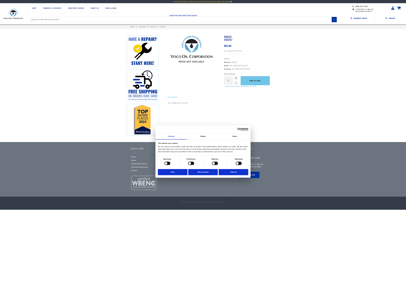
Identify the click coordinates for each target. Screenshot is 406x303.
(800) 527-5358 (361, 6)
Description (173, 97)
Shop (34, 8)
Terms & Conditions (217, 202)
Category (142, 27)
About (133, 160)
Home (132, 27)
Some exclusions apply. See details (217, 2)
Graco (153, 27)
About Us (95, 8)
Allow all (233, 172)
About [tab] (234, 136)
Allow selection (203, 172)
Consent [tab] (171, 136)
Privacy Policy (202, 202)
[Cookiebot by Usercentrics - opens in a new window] (239, 129)
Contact (134, 170)
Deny (173, 172)
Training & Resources (139, 167)
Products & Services (52, 8)
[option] (191, 50)
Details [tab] (203, 136)
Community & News (139, 164)
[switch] (191, 163)
